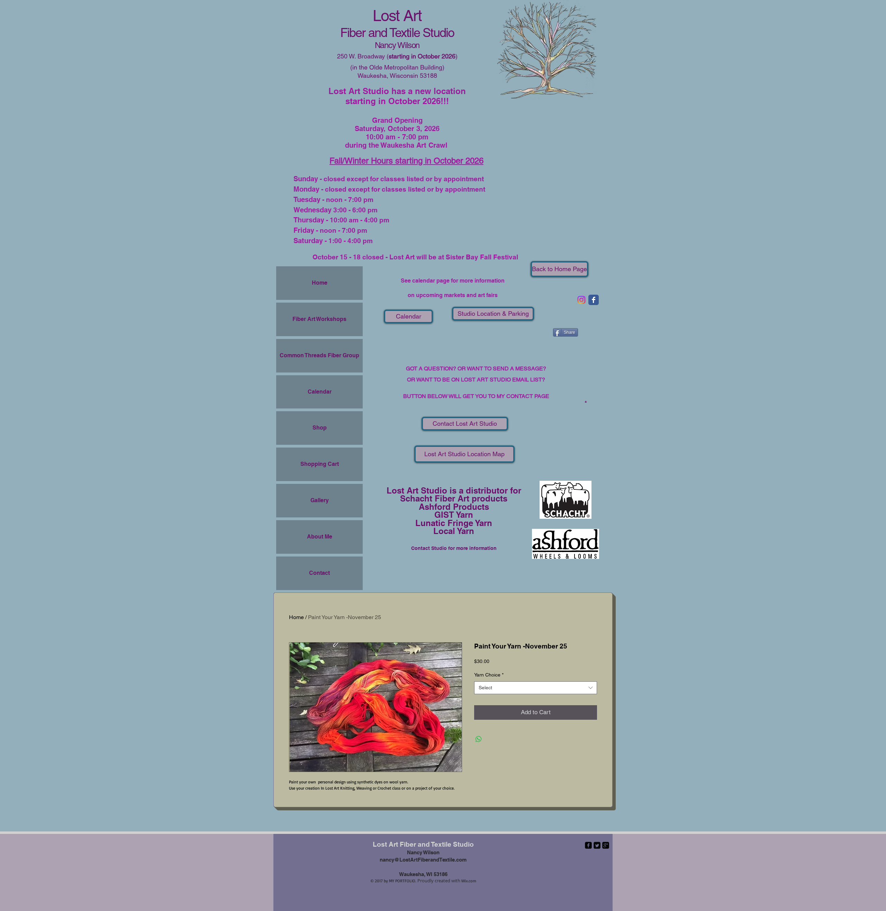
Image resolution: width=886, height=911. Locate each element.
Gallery (319, 500)
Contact (319, 573)
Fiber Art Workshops (319, 319)
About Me (319, 536)
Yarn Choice (489, 675)
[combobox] (535, 687)
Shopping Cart (319, 464)
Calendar (320, 391)
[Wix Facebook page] (593, 300)
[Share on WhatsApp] (478, 739)
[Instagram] (581, 300)
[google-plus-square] (605, 845)
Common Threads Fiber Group (319, 355)
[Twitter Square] (597, 845)
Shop (320, 427)
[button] (586, 402)
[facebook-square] (588, 845)
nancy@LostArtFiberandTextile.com (423, 860)
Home (319, 282)
